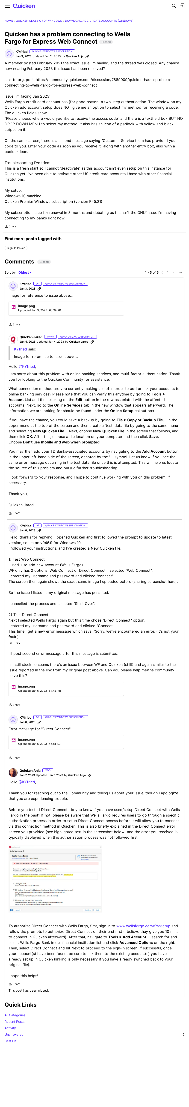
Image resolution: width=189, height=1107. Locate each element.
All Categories (15, 1015)
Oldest (24, 272)
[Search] (174, 6)
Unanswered (94, 1034)
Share (10, 226)
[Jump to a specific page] (180, 272)
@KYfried (27, 366)
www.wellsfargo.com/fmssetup (143, 926)
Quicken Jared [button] (31, 337)
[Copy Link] (87, 56)
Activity (10, 1028)
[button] (9, 53)
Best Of (10, 1041)
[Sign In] (182, 6)
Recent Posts (14, 1021)
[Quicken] (24, 6)
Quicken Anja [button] (74, 56)
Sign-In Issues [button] (16, 248)
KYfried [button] (22, 52)
